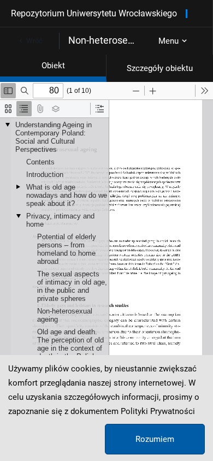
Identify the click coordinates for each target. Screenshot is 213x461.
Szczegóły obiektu (160, 68)
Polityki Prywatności (158, 411)
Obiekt (53, 65)
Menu (168, 41)
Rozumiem (154, 439)
